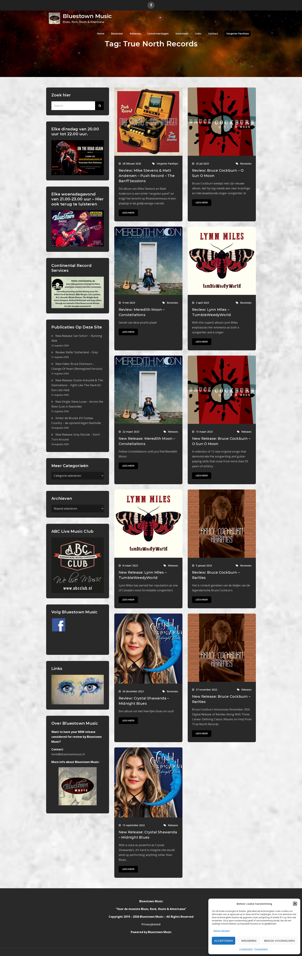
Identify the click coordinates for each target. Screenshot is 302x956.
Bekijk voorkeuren (279, 940)
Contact (213, 33)
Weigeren (248, 940)
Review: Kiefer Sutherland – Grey (76, 352)
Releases (135, 33)
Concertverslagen (158, 33)
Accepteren (223, 940)
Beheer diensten (222, 930)
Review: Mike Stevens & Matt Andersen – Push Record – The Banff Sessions (147, 175)
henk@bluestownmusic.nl (68, 754)
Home (100, 33)
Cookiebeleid (246, 949)
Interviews (182, 33)
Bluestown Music (87, 16)
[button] (295, 903)
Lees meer (128, 212)
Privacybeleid (261, 949)
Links (198, 33)
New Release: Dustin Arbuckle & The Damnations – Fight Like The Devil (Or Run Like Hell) (77, 385)
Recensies (117, 33)
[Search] (99, 105)
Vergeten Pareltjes (237, 33)
